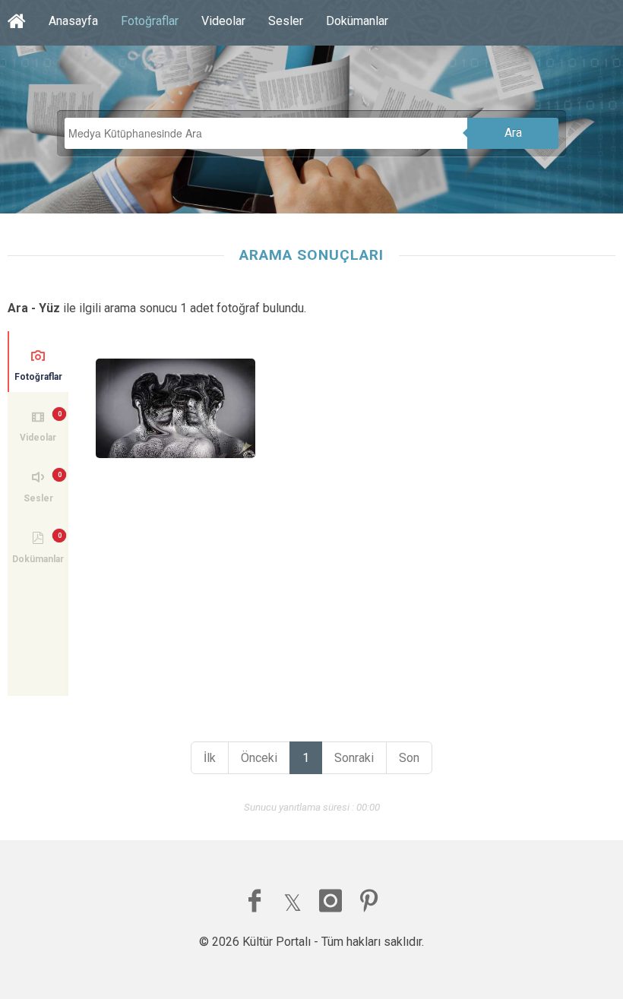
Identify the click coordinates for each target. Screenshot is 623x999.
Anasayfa (73, 21)
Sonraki (354, 758)
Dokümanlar (357, 21)
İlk (210, 758)
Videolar (223, 21)
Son (409, 758)
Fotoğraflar (150, 21)
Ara (513, 132)
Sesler (285, 21)
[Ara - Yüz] (175, 408)
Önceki (259, 758)
